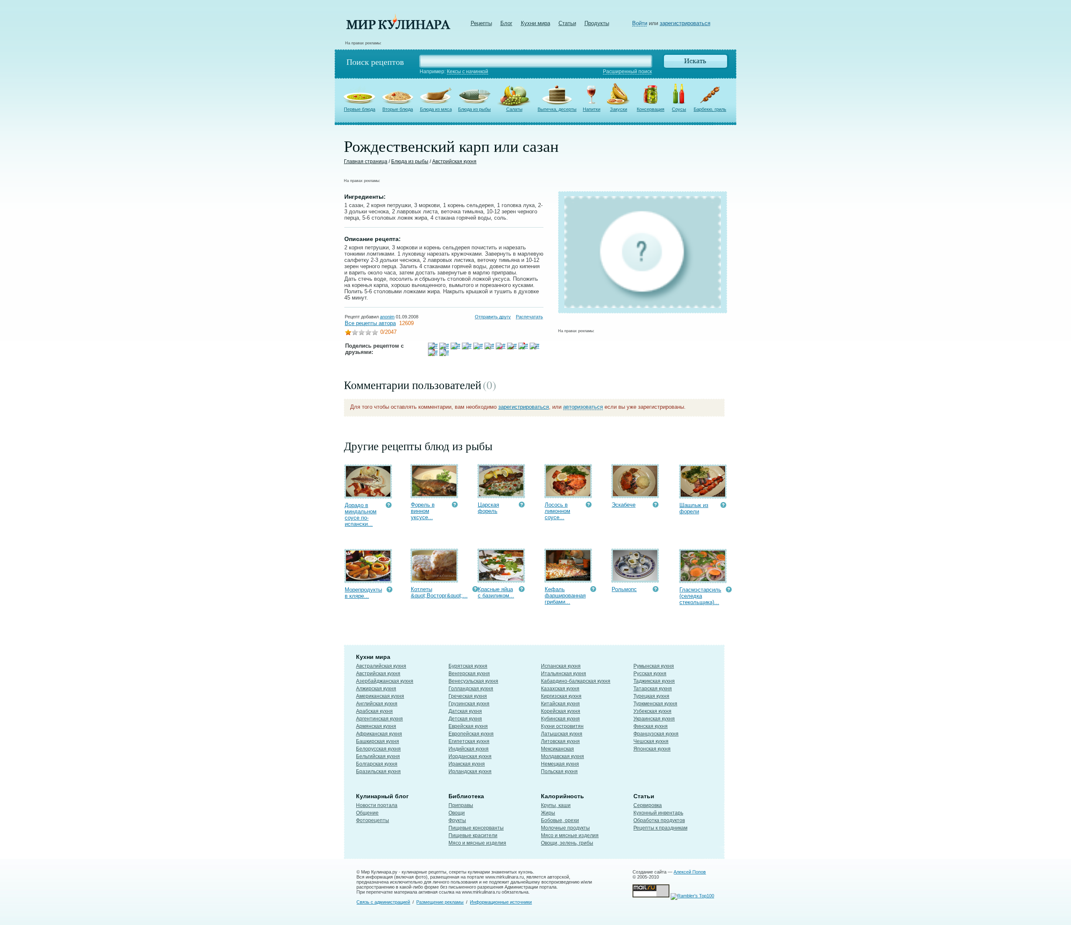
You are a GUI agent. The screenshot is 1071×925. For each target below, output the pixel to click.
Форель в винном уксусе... (423, 511)
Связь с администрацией (383, 902)
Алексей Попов (690, 871)
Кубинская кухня (560, 719)
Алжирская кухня (376, 689)
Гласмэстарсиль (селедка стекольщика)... (700, 596)
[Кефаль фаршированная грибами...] (568, 579)
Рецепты (481, 23)
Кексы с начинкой (467, 71)
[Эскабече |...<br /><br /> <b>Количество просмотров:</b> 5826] (655, 505)
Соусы (679, 109)
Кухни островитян (562, 726)
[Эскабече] (635, 494)
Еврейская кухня (468, 726)
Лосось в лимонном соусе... (557, 511)
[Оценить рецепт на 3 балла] (361, 333)
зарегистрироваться (685, 23)
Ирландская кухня (470, 771)
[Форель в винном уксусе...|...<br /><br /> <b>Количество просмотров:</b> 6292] (455, 505)
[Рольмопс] (635, 579)
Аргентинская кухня (379, 719)
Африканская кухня (379, 734)
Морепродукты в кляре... (363, 593)
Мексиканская (557, 749)
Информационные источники (501, 902)
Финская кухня (650, 726)
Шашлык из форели (693, 508)
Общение (367, 813)
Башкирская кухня (377, 741)
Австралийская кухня (381, 666)
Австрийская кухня (454, 161)
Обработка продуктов (659, 820)
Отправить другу (493, 316)
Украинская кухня (654, 719)
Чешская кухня (651, 741)
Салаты (514, 109)
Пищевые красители (472, 835)
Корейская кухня (560, 711)
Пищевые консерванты (476, 828)
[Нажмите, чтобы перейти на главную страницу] (398, 27)
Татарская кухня (652, 689)
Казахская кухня (560, 689)
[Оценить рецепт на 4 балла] (368, 333)
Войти (639, 23)
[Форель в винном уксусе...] (434, 494)
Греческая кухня (467, 696)
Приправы (460, 805)
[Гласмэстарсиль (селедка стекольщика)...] (703, 579)
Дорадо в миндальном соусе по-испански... (361, 514)
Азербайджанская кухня (384, 681)
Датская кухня (465, 711)
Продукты (596, 23)
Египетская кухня (468, 741)
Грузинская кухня (468, 704)
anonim (387, 316)
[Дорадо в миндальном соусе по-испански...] (368, 495)
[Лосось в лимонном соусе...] (568, 494)
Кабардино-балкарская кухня (575, 681)
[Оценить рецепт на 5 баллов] (375, 333)
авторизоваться (583, 407)
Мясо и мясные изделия (477, 843)
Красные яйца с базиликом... (496, 592)
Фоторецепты (372, 820)
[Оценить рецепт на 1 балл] (348, 333)
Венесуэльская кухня (473, 681)
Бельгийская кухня (378, 756)
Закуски (618, 109)
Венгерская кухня (469, 673)
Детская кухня (465, 719)
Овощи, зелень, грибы (567, 843)
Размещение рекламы (440, 902)
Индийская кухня (468, 749)
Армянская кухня (376, 726)
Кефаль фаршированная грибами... (565, 595)
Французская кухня (656, 734)
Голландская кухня (470, 689)
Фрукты (457, 820)
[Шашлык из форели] (703, 495)
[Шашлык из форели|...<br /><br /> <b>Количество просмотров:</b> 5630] (723, 506)
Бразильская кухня (378, 771)
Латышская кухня (561, 734)
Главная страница (365, 161)
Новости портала (376, 805)
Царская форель (488, 508)
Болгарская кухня (376, 764)
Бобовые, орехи (560, 820)
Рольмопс (624, 589)
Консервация (650, 109)
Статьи (567, 23)
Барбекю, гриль (710, 109)
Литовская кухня (560, 741)
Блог (506, 23)
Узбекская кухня (652, 711)
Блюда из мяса (436, 109)
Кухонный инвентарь (658, 813)
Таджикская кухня (654, 681)
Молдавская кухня (562, 756)
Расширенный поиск (627, 71)
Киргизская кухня (561, 696)
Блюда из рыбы (474, 109)
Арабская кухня (374, 711)
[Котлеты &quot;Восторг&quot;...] (434, 579)
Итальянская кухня (563, 673)
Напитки (591, 109)
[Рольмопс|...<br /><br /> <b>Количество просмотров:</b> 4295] (655, 590)
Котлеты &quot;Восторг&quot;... (439, 592)
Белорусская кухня (378, 749)
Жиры (548, 813)
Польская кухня (559, 771)
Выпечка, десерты (557, 109)
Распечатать (529, 316)
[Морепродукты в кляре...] (368, 579)
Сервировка (647, 805)
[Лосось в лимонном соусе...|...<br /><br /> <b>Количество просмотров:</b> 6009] (589, 505)
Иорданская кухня (470, 756)
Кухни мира (535, 23)
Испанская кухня (561, 666)
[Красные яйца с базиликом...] (501, 579)
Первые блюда (359, 109)
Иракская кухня (466, 764)
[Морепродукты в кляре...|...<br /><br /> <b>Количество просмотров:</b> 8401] (389, 590)
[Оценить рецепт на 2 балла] (354, 333)
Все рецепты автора (370, 323)
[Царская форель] (501, 494)
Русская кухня (649, 673)
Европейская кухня (471, 734)
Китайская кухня (560, 704)
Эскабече (623, 505)
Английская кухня (376, 704)
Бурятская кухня (467, 666)
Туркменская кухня (655, 704)
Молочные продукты (565, 828)
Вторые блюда (397, 109)
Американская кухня (380, 696)
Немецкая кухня (560, 764)
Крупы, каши (556, 805)
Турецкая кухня (651, 696)
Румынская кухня (653, 666)
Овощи (456, 813)
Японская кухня (652, 749)
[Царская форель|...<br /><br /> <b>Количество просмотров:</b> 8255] (522, 505)
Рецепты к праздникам (660, 828)
